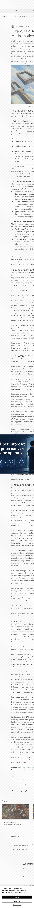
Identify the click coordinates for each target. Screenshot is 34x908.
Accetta (17, 897)
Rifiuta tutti (17, 901)
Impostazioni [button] (17, 905)
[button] (16, 432)
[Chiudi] (31, 888)
